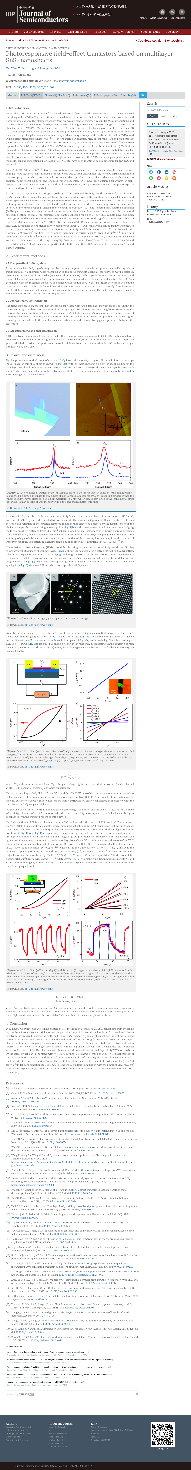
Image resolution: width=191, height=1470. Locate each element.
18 (17, 164)
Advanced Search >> (169, 116)
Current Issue (77, 31)
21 (38, 169)
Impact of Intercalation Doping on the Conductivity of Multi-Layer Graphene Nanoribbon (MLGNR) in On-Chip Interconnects (59, 1375)
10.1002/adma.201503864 (30, 1332)
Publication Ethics (57, 1437)
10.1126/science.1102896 (45, 1109)
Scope (51, 1430)
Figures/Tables (57, 95)
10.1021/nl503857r (86, 1258)
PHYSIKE (95, 1437)
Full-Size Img (30, 508)
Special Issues (150, 31)
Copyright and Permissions (18, 1433)
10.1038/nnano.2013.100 (56, 1226)
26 (107, 541)
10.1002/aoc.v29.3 (123, 1266)
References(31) (82, 95)
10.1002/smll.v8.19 (66, 1242)
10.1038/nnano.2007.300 (25, 1101)
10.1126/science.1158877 (111, 1093)
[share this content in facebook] (159, 172)
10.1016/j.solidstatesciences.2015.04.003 (81, 1274)
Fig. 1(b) (62, 363)
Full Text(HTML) (31, 95)
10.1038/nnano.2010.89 (102, 1088)
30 (74, 854)
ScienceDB (96, 1433)
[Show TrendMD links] (137, 1394)
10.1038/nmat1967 (42, 1125)
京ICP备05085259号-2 (81, 1466)
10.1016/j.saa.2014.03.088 (63, 1291)
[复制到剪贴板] (151, 154)
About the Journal (158, 18)
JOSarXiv (173, 31)
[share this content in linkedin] (166, 172)
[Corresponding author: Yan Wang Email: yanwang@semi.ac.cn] (19, 67)
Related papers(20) (105, 95)
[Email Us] (170, 12)
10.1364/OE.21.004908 (81, 1307)
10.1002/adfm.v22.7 (37, 1299)
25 (41, 169)
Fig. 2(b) (62, 550)
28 (56, 847)
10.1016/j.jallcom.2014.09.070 (46, 1340)
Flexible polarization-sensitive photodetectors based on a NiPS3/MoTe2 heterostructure (44, 1382)
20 (19, 164)
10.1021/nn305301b (82, 1209)
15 (117, 142)
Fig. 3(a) (56, 636)
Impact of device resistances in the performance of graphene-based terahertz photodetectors (47, 1352)
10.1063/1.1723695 (82, 1193)
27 (119, 541)
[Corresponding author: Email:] (7, 81)
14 (54, 138)
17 (42, 156)
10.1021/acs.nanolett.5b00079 (101, 1283)
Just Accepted (34, 31)
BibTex (161, 158)
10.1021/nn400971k (83, 1173)
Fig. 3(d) (115, 809)
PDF (143, 95)
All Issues (100, 31)
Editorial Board (178, 18)
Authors (143, 18)
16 (120, 142)
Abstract (12, 95)
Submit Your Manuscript (17, 1430)
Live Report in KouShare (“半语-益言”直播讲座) (112, 1430)
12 (36, 116)
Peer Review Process (58, 1433)
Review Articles (123, 31)
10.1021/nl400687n (56, 1142)
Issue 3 (51, 40)
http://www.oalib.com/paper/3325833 (33, 1184)
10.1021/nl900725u (36, 1117)
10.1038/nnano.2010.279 (24, 1217)
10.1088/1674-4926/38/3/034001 (33, 87)
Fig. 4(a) (20, 829)
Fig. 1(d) (69, 527)
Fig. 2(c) (30, 561)
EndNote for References (17, 1440)
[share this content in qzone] (166, 178)
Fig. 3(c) (51, 647)
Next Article (173, 40)
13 (52, 138)
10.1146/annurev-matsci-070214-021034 (86, 1134)
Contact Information (58, 1447)
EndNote (170, 158)
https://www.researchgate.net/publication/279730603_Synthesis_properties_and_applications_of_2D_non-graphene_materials (74, 1164)
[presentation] (70, 776)
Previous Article (149, 40)
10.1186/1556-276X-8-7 (66, 1234)
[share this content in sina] (159, 178)
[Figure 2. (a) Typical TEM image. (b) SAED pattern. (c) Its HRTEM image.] (71, 593)
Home (13, 31)
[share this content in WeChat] (151, 178)
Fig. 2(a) (129, 547)
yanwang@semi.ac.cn (73, 80)
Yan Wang (12, 68)
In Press (55, 31)
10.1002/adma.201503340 (57, 1323)
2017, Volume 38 (34, 40)
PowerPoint (46, 508)
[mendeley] (174, 172)
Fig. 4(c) (39, 833)
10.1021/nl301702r (66, 1201)
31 (32, 865)
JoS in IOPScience (99, 1427)
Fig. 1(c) (26, 516)
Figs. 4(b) (93, 833)
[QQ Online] (161, 12)
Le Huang (28, 68)
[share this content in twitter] (151, 172)
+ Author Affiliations (18, 74)
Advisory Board (56, 1440)
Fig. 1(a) (10, 360)
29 (70, 854)
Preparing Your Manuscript (18, 1427)
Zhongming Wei (50, 68)
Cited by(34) (128, 95)
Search (152, 116)
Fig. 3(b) (79, 636)
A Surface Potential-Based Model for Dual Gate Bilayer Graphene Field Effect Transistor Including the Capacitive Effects (59, 1360)
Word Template (13, 1437)
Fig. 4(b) (25, 833)
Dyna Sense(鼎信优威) (100, 1440)
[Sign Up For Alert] (180, 12)
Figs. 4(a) (78, 833)
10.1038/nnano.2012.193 (81, 1150)
